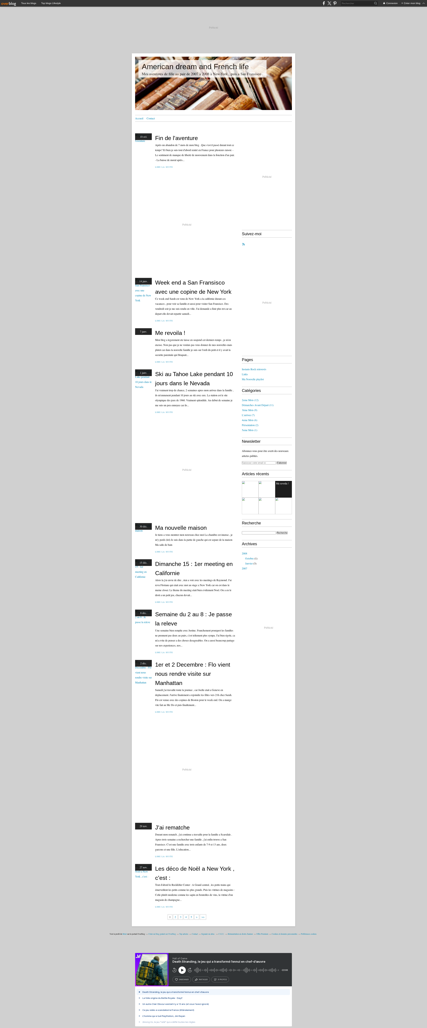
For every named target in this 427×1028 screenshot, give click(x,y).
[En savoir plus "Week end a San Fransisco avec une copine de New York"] (267, 489)
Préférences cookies (309, 933)
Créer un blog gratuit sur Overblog (162, 933)
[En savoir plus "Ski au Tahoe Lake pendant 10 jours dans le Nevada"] (250, 506)
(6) (249, 420)
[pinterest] (335, 3)
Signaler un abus (208, 933)
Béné (125, 933)
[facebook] (324, 3)
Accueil (139, 118)
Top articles (183, 933)
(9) (249, 410)
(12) (250, 400)
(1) (249, 430)
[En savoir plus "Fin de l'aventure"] (250, 489)
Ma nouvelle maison (181, 527)
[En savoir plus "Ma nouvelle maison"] (267, 506)
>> (202, 917)
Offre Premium (262, 933)
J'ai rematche (172, 827)
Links (245, 374)
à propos (222, 979)
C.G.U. (221, 933)
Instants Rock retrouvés (254, 369)
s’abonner (184, 979)
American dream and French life (195, 66)
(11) (258, 405)
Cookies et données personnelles (284, 933)
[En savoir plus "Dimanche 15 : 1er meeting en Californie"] (283, 506)
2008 (244, 553)
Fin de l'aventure (176, 138)
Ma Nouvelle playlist (253, 379)
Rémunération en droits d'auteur (240, 933)
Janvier (249, 563)
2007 (244, 568)
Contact (151, 118)
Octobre (249, 558)
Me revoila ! (170, 333)
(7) (248, 415)
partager (203, 979)
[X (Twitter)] (329, 3)
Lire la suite (164, 167)
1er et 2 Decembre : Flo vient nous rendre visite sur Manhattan (192, 673)
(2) (250, 425)
